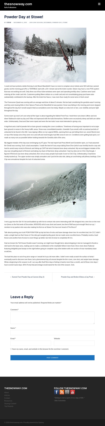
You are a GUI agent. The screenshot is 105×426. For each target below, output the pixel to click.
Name (13, 328)
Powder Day (57, 22)
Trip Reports (8, 406)
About (6, 392)
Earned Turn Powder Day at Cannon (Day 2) (28, 277)
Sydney (41, 422)
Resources (8, 401)
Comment (14, 310)
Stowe (65, 22)
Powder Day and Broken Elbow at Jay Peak (77, 277)
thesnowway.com (18, 4)
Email (13, 338)
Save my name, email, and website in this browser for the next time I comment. (40, 349)
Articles (7, 395)
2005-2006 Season (36, 22)
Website (57, 338)
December (48, 22)
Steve (9, 22)
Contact (7, 398)
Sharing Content (10, 403)
